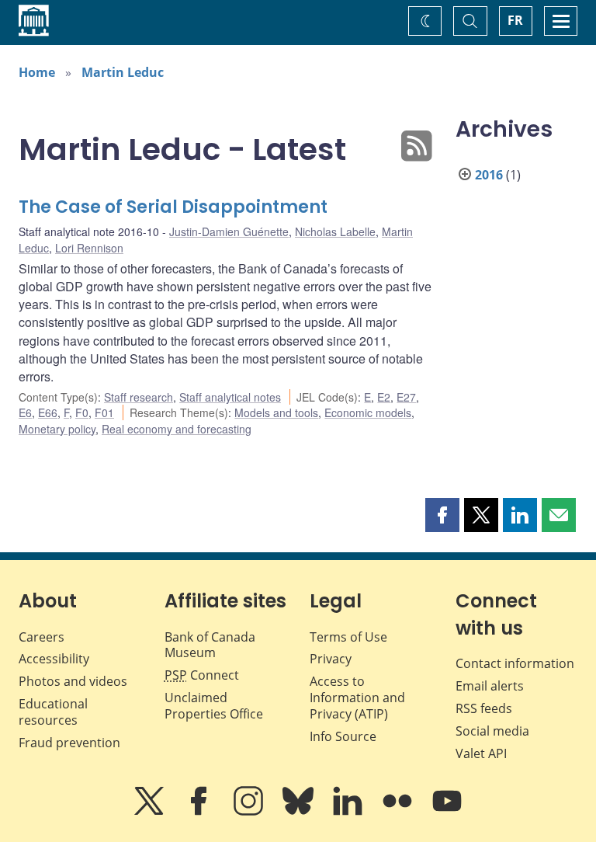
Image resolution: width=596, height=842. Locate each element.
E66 (47, 412)
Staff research (138, 397)
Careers (41, 636)
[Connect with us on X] (150, 811)
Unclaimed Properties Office (214, 705)
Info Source (343, 736)
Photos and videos (73, 681)
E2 (383, 397)
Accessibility (54, 658)
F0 (81, 412)
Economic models (367, 412)
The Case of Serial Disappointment (173, 207)
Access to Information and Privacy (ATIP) (357, 697)
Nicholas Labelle (335, 231)
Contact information (515, 663)
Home (37, 72)
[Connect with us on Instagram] (250, 811)
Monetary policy (57, 429)
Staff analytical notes (230, 397)
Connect (202, 675)
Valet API (481, 753)
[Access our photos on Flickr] (399, 811)
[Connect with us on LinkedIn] (349, 811)
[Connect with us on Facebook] (200, 811)
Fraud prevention (69, 742)
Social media (492, 730)
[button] (442, 515)
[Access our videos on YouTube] (447, 811)
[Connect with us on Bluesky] (299, 811)
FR (515, 20)
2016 (489, 174)
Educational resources (53, 712)
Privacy (331, 658)
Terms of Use (348, 636)
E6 (25, 412)
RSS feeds (484, 708)
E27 (406, 397)
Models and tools (276, 412)
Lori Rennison (89, 248)
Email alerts (490, 685)
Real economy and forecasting (176, 429)
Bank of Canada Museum (210, 645)
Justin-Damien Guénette (229, 231)
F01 (104, 412)
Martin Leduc (122, 72)
